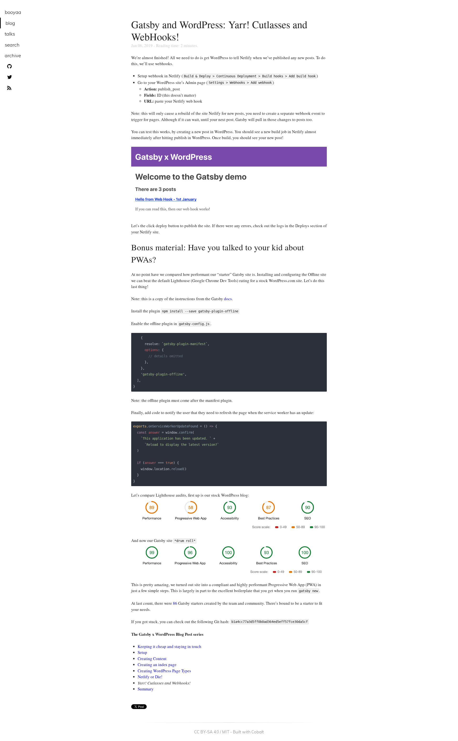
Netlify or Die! (150, 676)
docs (228, 298)
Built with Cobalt (248, 731)
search (12, 45)
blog (10, 23)
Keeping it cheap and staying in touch (169, 646)
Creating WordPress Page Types (164, 670)
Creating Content (152, 658)
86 (175, 603)
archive (13, 55)
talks (10, 34)
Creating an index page (157, 664)
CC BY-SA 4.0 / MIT (211, 731)
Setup (142, 652)
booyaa (13, 12)
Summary (146, 689)
